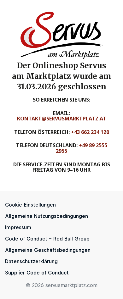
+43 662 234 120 (90, 132)
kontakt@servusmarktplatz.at (61, 118)
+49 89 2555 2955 (81, 148)
